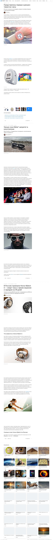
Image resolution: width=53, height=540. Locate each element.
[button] (18, 35)
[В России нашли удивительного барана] (32, 486)
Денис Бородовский (8, 134)
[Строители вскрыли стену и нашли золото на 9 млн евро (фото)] (43, 463)
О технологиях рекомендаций (41, 539)
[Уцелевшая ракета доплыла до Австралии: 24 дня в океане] (32, 463)
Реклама (6, 539)
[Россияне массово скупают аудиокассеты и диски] (32, 521)
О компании (3, 539)
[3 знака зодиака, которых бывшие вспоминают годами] (20, 498)
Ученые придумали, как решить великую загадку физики (14, 116)
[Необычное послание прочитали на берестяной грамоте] (9, 509)
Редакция (28, 539)
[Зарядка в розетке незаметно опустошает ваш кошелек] (9, 475)
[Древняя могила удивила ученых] (20, 463)
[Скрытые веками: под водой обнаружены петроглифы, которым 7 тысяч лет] (43, 486)
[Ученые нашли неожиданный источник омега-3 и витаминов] (43, 521)
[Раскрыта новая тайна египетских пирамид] (32, 452)
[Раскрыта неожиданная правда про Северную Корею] (43, 498)
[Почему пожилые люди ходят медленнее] (32, 509)
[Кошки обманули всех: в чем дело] (9, 532)
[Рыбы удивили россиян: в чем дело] (9, 521)
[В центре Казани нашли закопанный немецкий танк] (20, 532)
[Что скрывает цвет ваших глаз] (20, 452)
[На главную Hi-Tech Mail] (3, 1)
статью (11, 274)
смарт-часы (12, 21)
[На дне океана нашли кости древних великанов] (9, 498)
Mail (1, 539)
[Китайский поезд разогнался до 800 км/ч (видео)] (20, 509)
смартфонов (27, 391)
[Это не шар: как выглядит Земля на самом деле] (9, 463)
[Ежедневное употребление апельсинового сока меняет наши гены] (32, 498)
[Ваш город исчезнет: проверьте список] (20, 475)
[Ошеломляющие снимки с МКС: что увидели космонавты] (32, 475)
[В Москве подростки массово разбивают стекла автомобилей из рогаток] (20, 486)
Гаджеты (15, 125)
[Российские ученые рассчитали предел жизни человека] (9, 486)
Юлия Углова (7, 12)
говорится (10, 58)
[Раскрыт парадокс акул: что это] (43, 509)
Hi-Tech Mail (11, 125)
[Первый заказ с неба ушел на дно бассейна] (20, 521)
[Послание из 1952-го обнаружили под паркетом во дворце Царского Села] (43, 452)
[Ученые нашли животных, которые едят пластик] (32, 532)
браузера (21, 274)
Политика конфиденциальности (48, 539)
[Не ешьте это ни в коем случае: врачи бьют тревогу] (9, 452)
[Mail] (1, 1)
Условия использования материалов (34, 539)
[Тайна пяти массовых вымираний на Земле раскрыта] (43, 475)
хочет (14, 168)
